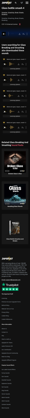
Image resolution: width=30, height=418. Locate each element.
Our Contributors (6, 349)
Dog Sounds (5, 390)
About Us (4, 328)
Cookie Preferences (7, 319)
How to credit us (6, 339)
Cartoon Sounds (6, 404)
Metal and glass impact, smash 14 (16, 91)
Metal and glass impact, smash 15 (16, 75)
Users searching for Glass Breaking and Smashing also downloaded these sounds (14, 49)
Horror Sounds (6, 394)
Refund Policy (5, 305)
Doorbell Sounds (6, 380)
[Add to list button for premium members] (23, 34)
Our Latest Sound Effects (9, 369)
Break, (17, 12)
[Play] (4, 34)
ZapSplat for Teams (7, 342)
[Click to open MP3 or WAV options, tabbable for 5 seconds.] (20, 34)
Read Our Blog (6, 356)
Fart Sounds (5, 387)
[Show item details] (27, 34)
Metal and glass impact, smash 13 (16, 106)
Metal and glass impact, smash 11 (16, 59)
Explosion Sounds (7, 383)
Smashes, (5, 12)
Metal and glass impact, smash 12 (16, 122)
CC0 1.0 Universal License (10, 24)
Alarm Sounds (6, 397)
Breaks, (21, 12)
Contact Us (5, 332)
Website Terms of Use (8, 309)
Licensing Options (15, 68)
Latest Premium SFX (7, 346)
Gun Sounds (5, 376)
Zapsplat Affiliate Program (9, 360)
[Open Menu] (27, 2)
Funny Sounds (6, 373)
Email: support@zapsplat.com (11, 280)
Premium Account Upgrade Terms (11, 302)
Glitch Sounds (5, 401)
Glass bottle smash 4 (13, 8)
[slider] (12, 33)
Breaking (4, 14)
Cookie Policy (5, 316)
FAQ (3, 335)
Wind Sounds (5, 408)
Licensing (4, 298)
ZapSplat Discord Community (10, 353)
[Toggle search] (16, 3)
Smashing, (11, 12)
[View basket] (22, 2)
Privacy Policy (5, 312)
